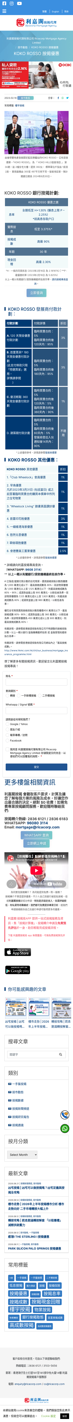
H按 (11, 1278)
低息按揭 (16, 1285)
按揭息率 (52, 1293)
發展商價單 (51, 452)
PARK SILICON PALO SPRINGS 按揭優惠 (34, 1248)
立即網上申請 (36, 843)
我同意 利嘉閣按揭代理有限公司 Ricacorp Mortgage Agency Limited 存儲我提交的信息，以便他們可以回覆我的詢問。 (38, 753)
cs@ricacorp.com (54, 1383)
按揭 (42, 1285)
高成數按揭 (21, 1325)
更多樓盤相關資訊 (29, 782)
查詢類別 (12, 690)
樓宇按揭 (19, 105)
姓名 (9, 675)
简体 (66, 11)
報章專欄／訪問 (18, 734)
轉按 (12, 695)
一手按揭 (21, 1277)
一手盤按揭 (19, 1084)
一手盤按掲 (36, 1277)
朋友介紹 (15, 729)
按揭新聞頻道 (20, 1108)
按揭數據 (18, 1100)
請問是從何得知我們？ (18, 719)
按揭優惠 (18, 1293)
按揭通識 (18, 1125)
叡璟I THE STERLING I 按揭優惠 (28, 1236)
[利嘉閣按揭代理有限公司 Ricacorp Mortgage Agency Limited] (36, 23)
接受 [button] (64, 1416)
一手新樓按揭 (28, 695)
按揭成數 (18, 1302)
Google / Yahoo (19, 724)
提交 (36, 766)
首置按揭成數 (55, 1317)
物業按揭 (42, 1309)
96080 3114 (37, 823)
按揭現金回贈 (46, 1302)
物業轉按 (14, 1318)
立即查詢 (36, 293)
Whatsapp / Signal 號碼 (20, 704)
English (55, 11)
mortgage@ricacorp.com (38, 827)
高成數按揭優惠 (44, 1326)
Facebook (16, 740)
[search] (32, 1054)
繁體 (44, 11)
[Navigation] (4, 11)
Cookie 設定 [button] (48, 1416)
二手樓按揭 (48, 695)
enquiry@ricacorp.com (28, 1383)
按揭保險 (54, 1285)
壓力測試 (31, 1285)
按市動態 (25, 98)
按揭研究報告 (20, 1117)
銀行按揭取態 (33, 1317)
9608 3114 (33, 569)
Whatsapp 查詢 (36, 835)
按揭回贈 (35, 1294)
